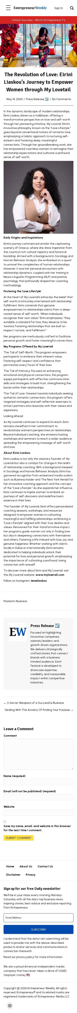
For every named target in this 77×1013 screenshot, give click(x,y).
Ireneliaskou (39, 580)
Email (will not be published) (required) (30, 791)
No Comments (61, 99)
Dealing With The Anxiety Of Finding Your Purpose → (39, 710)
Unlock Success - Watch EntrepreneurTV (38, 20)
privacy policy (25, 957)
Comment (10, 735)
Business (21, 601)
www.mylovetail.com (50, 574)
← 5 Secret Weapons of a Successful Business (34, 703)
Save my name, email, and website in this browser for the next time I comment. (37, 828)
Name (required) (14, 776)
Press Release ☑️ (37, 99)
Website (9, 806)
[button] (8, 8)
